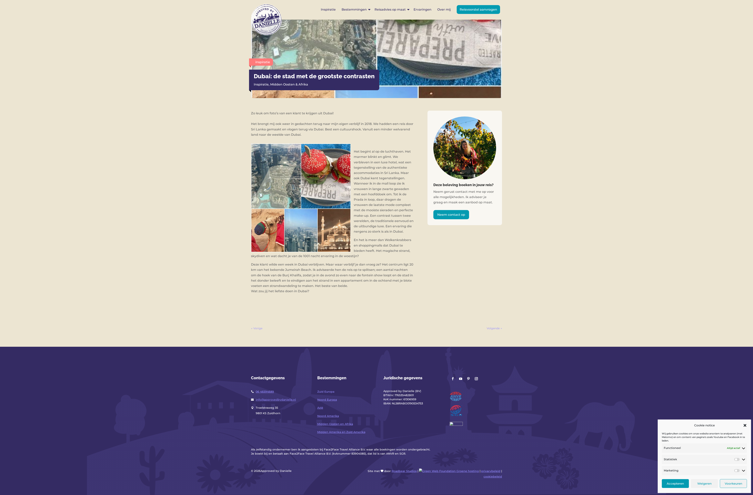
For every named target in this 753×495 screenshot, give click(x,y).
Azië (320, 407)
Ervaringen (422, 9)
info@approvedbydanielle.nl (276, 399)
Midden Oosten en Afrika (335, 424)
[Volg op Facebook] (453, 379)
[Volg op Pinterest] (468, 379)
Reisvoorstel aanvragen (478, 9)
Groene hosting (467, 471)
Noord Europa (327, 399)
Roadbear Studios (404, 471)
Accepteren (675, 483)
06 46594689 (265, 391)
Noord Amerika (328, 416)
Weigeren (704, 483)
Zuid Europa (325, 391)
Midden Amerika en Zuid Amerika (341, 432)
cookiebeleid (493, 476)
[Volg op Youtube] (460, 379)
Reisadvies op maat (390, 9)
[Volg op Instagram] (476, 379)
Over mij (444, 9)
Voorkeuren (733, 483)
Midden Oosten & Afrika (289, 84)
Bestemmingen (354, 9)
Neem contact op (451, 215)
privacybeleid (490, 471)
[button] (745, 425)
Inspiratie (328, 9)
